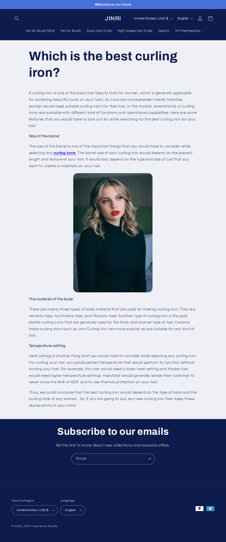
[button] (17, 18)
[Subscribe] (149, 459)
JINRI (26, 526)
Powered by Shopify (44, 526)
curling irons (65, 153)
